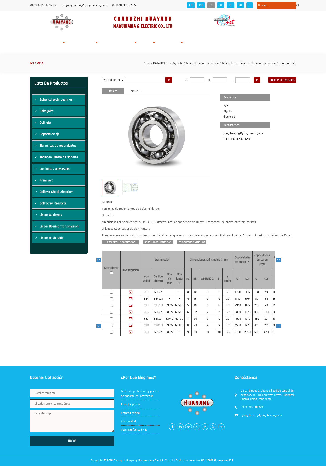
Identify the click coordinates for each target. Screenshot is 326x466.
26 (195, 319)
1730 (237, 299)
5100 (238, 332)
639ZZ (158, 332)
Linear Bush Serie (51, 238)
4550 (238, 319)
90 (266, 305)
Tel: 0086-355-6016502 (237, 139)
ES (211, 5)
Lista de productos (81, 42)
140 (266, 312)
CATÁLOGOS (160, 63)
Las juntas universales (55, 169)
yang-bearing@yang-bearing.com (244, 133)
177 (257, 299)
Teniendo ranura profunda (202, 63)
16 (195, 299)
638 (146, 325)
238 (256, 305)
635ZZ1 (158, 305)
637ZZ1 (158, 319)
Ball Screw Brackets (53, 203)
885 (247, 305)
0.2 (228, 292)
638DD (179, 325)
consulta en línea (199, 42)
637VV (169, 319)
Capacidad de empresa (117, 42)
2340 (238, 305)
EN (190, 5)
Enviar (72, 440)
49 (266, 292)
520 (256, 332)
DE (230, 5)
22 (195, 312)
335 (256, 312)
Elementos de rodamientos (58, 146)
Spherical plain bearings (56, 99)
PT (220, 5)
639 (146, 332)
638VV (169, 325)
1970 (247, 319)
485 (247, 292)
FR (240, 5)
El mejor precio (130, 405)
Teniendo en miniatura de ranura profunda (249, 63)
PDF (225, 106)
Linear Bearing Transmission (59, 226)
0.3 (228, 299)
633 (146, 292)
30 (195, 332)
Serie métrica (287, 63)
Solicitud (146, 42)
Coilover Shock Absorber (56, 192)
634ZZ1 (158, 299)
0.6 (228, 332)
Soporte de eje (49, 134)
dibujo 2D (136, 91)
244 (266, 332)
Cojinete (177, 63)
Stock (163, 42)
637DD (179, 319)
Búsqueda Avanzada (282, 80)
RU (201, 5)
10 (207, 332)
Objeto (113, 91)
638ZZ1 (158, 325)
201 (266, 319)
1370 (247, 312)
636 (146, 312)
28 (195, 325)
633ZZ (158, 292)
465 (256, 319)
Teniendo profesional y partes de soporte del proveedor (139, 393)
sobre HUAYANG (50, 42)
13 (195, 292)
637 (146, 319)
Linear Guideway (51, 215)
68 (266, 299)
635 (146, 305)
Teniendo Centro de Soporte (59, 157)
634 (146, 299)
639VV (169, 332)
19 (195, 305)
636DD (179, 312)
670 (247, 299)
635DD (179, 305)
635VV (169, 305)
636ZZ (158, 312)
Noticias (174, 42)
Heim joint (46, 111)
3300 (238, 312)
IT (250, 5)
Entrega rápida (130, 413)
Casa (33, 42)
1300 (238, 292)
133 (257, 292)
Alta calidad (128, 421)
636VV (169, 312)
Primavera (46, 180)
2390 (247, 332)
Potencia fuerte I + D (134, 430)
